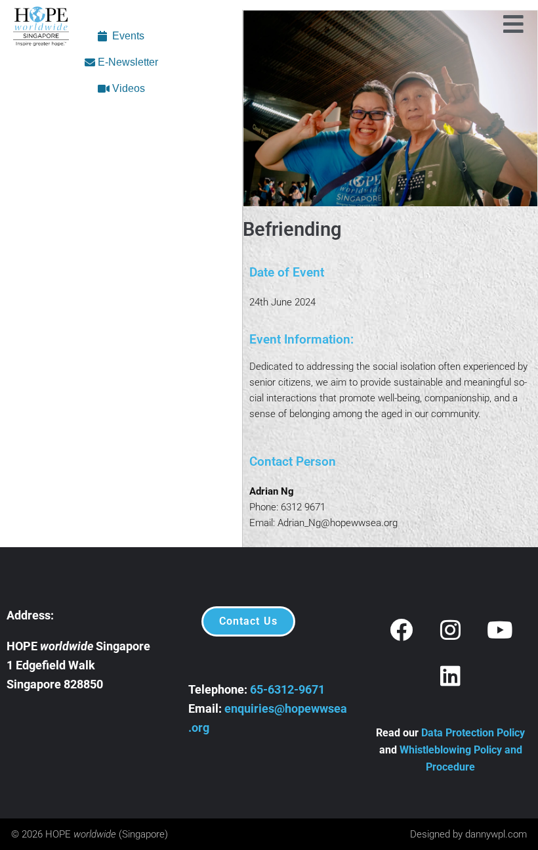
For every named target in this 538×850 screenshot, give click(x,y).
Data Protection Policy (473, 733)
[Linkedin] (451, 675)
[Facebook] (401, 629)
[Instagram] (451, 629)
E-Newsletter (126, 62)
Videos (127, 88)
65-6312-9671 (287, 689)
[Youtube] (500, 629)
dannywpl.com (496, 834)
